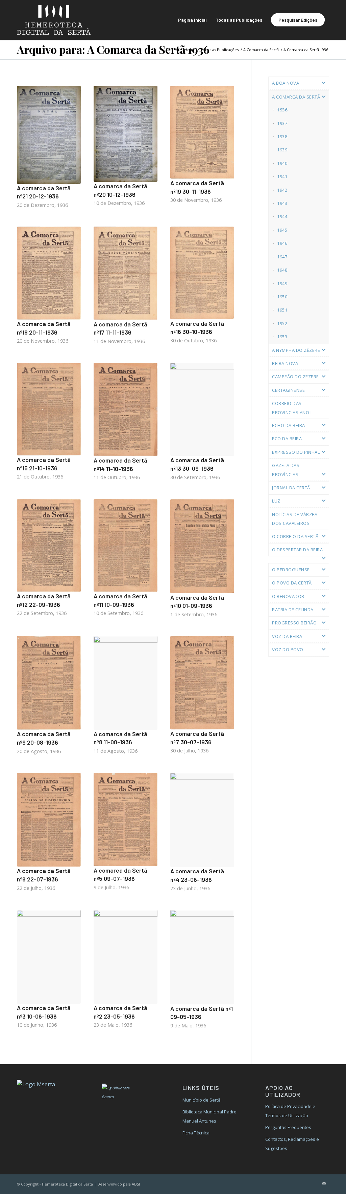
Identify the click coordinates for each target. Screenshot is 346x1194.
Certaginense (288, 390)
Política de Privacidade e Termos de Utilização (290, 1110)
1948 (282, 270)
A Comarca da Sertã (296, 97)
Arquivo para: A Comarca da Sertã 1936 (113, 49)
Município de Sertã (201, 1100)
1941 (282, 176)
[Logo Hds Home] (60, 20)
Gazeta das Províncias (285, 469)
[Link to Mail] (324, 1183)
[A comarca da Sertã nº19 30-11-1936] (202, 132)
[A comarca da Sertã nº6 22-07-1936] (49, 820)
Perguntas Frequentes (288, 1127)
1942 (282, 190)
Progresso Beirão (294, 623)
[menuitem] (192, 20)
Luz (276, 501)
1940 (282, 163)
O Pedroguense (291, 570)
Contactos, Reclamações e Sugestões (292, 1143)
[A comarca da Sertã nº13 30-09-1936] (202, 409)
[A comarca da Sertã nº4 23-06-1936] (202, 820)
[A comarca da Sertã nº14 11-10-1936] (125, 409)
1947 (282, 257)
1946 (282, 243)
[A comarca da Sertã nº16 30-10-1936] (202, 273)
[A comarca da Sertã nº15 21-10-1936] (49, 409)
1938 (282, 136)
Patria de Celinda (293, 609)
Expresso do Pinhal (296, 452)
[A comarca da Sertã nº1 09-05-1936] (202, 957)
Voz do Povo (287, 649)
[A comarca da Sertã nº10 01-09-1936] (202, 546)
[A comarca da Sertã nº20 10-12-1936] (125, 134)
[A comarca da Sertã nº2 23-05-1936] (125, 957)
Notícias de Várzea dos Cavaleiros (294, 518)
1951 (282, 310)
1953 (282, 337)
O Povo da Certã (292, 583)
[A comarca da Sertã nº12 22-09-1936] (49, 545)
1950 (282, 297)
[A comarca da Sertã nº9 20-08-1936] (49, 683)
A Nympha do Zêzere (296, 350)
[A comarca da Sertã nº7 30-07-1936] (202, 682)
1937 (282, 123)
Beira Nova (285, 363)
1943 (282, 203)
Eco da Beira (287, 438)
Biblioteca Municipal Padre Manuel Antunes (209, 1116)
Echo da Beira (288, 425)
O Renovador (288, 596)
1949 (282, 283)
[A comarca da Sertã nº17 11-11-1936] (125, 273)
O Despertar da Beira (297, 550)
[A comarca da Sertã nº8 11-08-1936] (125, 683)
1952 (282, 323)
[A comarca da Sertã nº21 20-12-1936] (49, 135)
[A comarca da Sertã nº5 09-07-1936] (125, 819)
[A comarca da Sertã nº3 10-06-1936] (49, 957)
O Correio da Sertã (295, 536)
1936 (282, 110)
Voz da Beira (287, 636)
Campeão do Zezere (295, 377)
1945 (282, 230)
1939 (282, 150)
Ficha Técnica (195, 1133)
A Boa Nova (285, 83)
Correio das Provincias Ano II (292, 407)
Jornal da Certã (291, 488)
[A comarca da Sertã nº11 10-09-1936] (125, 545)
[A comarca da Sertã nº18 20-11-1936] (49, 273)
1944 (282, 216)
